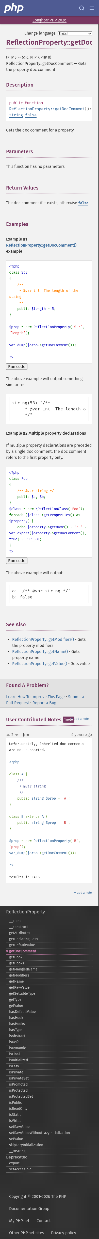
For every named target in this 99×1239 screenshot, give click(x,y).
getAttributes (19, 933)
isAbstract (17, 1036)
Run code (16, 366)
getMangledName (23, 969)
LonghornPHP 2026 (49, 20)
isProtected (18, 1090)
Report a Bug (44, 702)
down (17, 735)
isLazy (14, 1066)
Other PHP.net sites (26, 1232)
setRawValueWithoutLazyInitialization (39, 1133)
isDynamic (17, 1048)
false (31, 115)
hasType (15, 1030)
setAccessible (20, 1169)
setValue (16, 1139)
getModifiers (19, 975)
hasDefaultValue (22, 1012)
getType (15, 999)
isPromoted (18, 1084)
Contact (44, 1220)
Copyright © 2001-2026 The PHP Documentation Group (37, 1202)
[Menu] (92, 8)
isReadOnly (18, 1108)
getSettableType (22, 993)
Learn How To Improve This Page (35, 696)
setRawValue (19, 1127)
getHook (15, 957)
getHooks (16, 963)
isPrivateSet (19, 1078)
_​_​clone (15, 921)
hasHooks (17, 1024)
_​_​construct (18, 927)
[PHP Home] (14, 8)
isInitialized (18, 1060)
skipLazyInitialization (26, 1145)
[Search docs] (82, 8)
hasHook (16, 1018)
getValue (16, 1006)
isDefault (16, 1042)
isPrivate (16, 1072)
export (14, 1163)
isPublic (15, 1102)
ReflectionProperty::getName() (40, 651)
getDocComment (22, 951)
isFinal (14, 1054)
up (9, 735)
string (16, 115)
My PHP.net (19, 1220)
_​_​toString (17, 1151)
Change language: (40, 33)
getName (16, 981)
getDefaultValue (22, 945)
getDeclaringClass (23, 939)
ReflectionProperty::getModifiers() (43, 639)
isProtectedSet (21, 1096)
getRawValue (19, 987)
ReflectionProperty (25, 912)
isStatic (15, 1115)
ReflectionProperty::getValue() (39, 663)
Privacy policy (63, 1232)
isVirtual (16, 1121)
